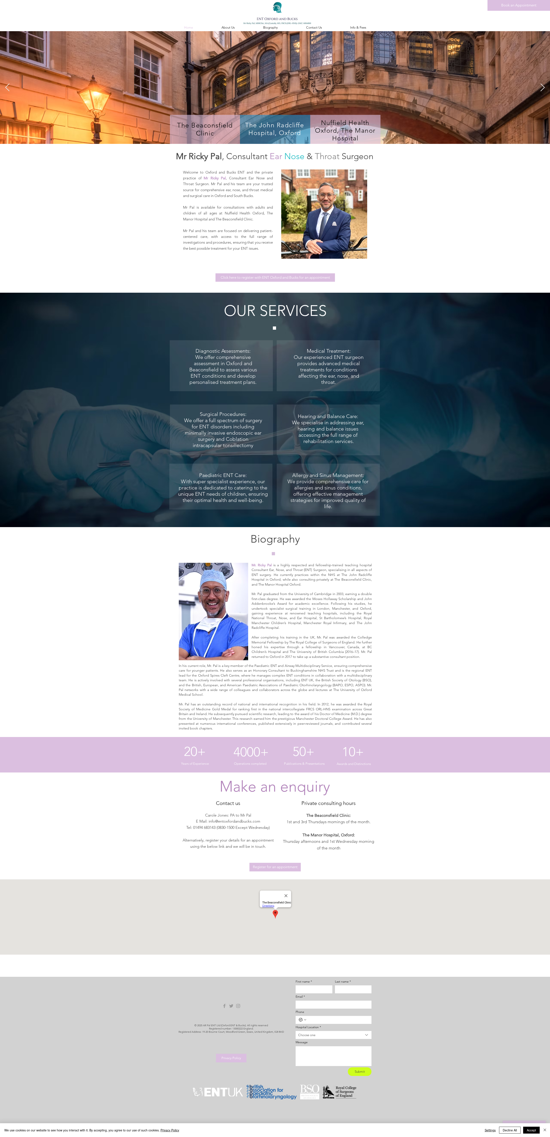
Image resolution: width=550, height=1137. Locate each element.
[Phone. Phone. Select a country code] (302, 1019)
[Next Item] (542, 87)
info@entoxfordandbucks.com (234, 821)
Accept (531, 1130)
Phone (300, 1012)
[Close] (544, 1130)
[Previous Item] (7, 87)
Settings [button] (490, 1130)
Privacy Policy (169, 1130)
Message (302, 1042)
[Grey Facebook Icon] (224, 1006)
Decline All (510, 1130)
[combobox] (333, 1035)
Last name (343, 981)
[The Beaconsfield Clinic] (238, 1006)
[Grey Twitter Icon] (231, 1006)
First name (304, 981)
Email (300, 997)
